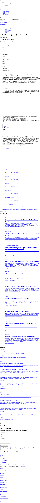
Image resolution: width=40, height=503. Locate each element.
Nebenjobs (2, 478)
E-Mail (1, 19)
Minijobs (1, 477)
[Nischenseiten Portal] (31, 447)
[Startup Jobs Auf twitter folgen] (11, 464)
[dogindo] (22, 447)
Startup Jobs (2, 468)
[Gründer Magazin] (14, 209)
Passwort (14, 19)
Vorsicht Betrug (3, 470)
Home (3, 458)
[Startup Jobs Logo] (5, 2)
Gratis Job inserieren (5, 14)
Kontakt (3, 461)
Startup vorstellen (3, 496)
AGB (3, 459)
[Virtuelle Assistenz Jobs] (6, 209)
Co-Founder (2, 473)
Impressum (4, 462)
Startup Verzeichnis (5, 12)
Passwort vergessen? (3, 22)
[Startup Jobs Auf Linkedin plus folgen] (19, 464)
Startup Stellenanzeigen (4, 485)
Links (1, 501)
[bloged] (26, 447)
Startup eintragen (3, 494)
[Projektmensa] (12, 447)
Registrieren (4, 7)
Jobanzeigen (8, 39)
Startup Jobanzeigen (5, 11)
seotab (24, 466)
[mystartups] (7, 447)
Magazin (3, 13)
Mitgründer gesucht (3, 499)
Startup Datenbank (3, 482)
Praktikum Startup (3, 471)
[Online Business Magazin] (5, 448)
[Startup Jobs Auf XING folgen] (26, 464)
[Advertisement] (21, 106)
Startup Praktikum (3, 492)
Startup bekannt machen (4, 498)
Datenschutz (4, 460)
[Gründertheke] (17, 447)
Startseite (2, 39)
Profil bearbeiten (3, 455)
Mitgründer (2, 475)
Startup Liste (2, 484)
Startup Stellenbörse (3, 491)
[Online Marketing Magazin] (15, 448)
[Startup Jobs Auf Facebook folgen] (4, 464)
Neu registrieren (3, 24)
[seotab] (21, 448)
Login (6, 32)
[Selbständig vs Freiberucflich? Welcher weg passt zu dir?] (28, 209)
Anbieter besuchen (5, 148)
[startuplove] (2, 447)
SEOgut (21, 466)
